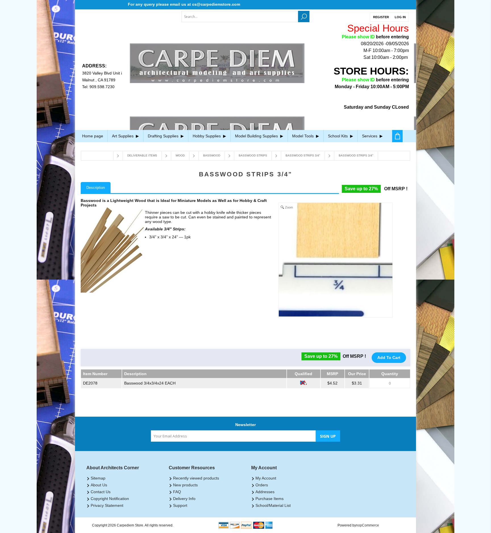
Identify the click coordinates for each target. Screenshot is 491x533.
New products (185, 485)
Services (370, 136)
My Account (265, 478)
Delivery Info (184, 498)
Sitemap (98, 478)
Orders (261, 485)
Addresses (264, 491)
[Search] (303, 16)
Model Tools (303, 136)
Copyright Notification (110, 498)
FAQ (177, 491)
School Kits (338, 136)
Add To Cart (388, 357)
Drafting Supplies (164, 136)
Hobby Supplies (207, 136)
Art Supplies (123, 136)
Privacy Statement (107, 505)
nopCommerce (367, 525)
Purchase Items (269, 498)
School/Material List (273, 505)
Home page (92, 136)
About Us (99, 485)
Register (381, 17)
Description (95, 187)
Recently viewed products (196, 478)
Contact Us (101, 491)
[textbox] (240, 16)
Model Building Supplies (257, 136)
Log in (400, 17)
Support (180, 505)
